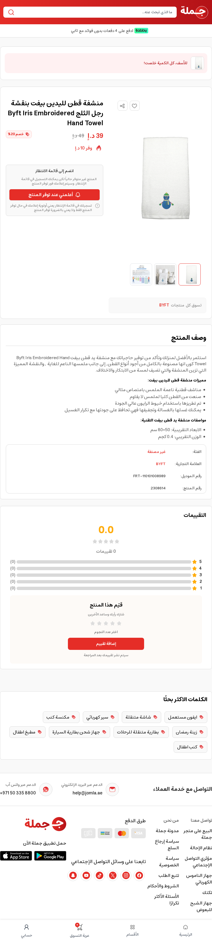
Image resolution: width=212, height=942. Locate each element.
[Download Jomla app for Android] (50, 855)
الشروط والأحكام (163, 886)
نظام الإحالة (201, 848)
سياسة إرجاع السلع (167, 844)
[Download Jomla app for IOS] (16, 855)
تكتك (207, 892)
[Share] (122, 106)
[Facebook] (139, 875)
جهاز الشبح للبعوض (201, 906)
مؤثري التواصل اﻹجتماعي (198, 861)
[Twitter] (112, 875)
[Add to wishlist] (135, 106)
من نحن (171, 820)
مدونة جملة (167, 831)
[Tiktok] (99, 875)
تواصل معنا (201, 820)
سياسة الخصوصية (169, 861)
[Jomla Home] (194, 12)
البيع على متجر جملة (197, 834)
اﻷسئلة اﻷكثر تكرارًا (166, 899)
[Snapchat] (73, 875)
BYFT (161, 464)
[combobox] (94, 12)
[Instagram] (125, 875)
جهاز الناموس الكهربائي (199, 878)
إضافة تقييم (106, 644)
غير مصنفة (156, 452)
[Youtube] (86, 875)
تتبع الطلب (168, 875)
